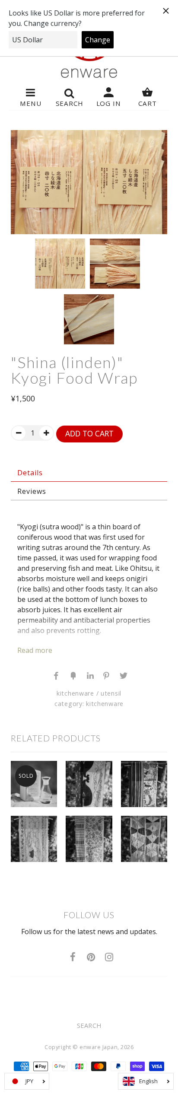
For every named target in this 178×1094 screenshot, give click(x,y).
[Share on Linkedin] (89, 674)
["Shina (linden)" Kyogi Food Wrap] (89, 182)
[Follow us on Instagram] (109, 957)
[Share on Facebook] (56, 674)
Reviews (31, 491)
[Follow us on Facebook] (72, 957)
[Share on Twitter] (121, 674)
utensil (111, 693)
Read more (34, 650)
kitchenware (75, 693)
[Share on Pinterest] (105, 674)
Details (30, 472)
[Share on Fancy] (72, 674)
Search (89, 1025)
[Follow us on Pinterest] (90, 957)
